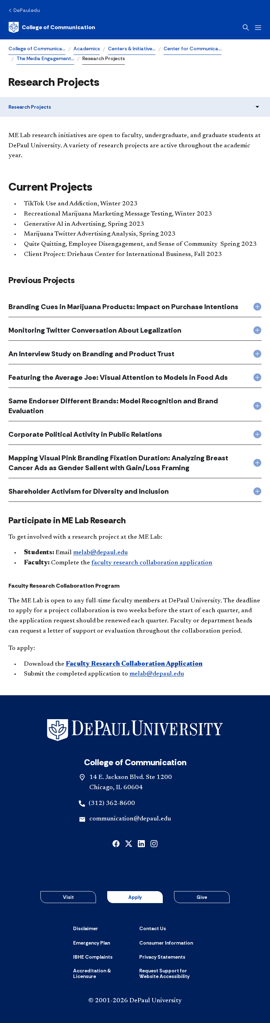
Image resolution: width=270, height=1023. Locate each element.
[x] (128, 843)
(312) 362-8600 (112, 803)
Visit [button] (68, 897)
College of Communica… (36, 48)
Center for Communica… (192, 48)
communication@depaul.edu (130, 819)
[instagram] (154, 843)
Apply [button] (135, 897)
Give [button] (202, 897)
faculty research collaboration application (151, 563)
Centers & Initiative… (131, 48)
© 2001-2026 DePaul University (135, 1001)
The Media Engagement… (45, 58)
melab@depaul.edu (100, 553)
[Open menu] (258, 27)
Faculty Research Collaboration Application (134, 664)
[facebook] (116, 843)
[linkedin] (141, 843)
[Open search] (246, 27)
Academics (86, 48)
